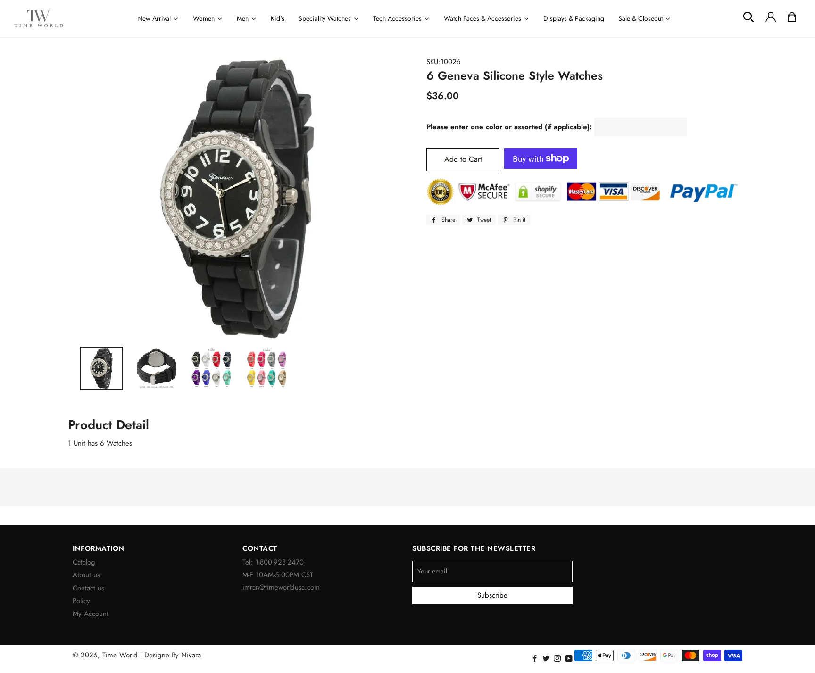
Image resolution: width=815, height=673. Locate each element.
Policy (81, 601)
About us (86, 575)
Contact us (88, 588)
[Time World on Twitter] (546, 659)
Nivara (191, 655)
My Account (90, 613)
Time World (120, 655)
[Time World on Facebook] (535, 659)
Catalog (84, 562)
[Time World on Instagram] (558, 659)
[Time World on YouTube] (569, 659)
